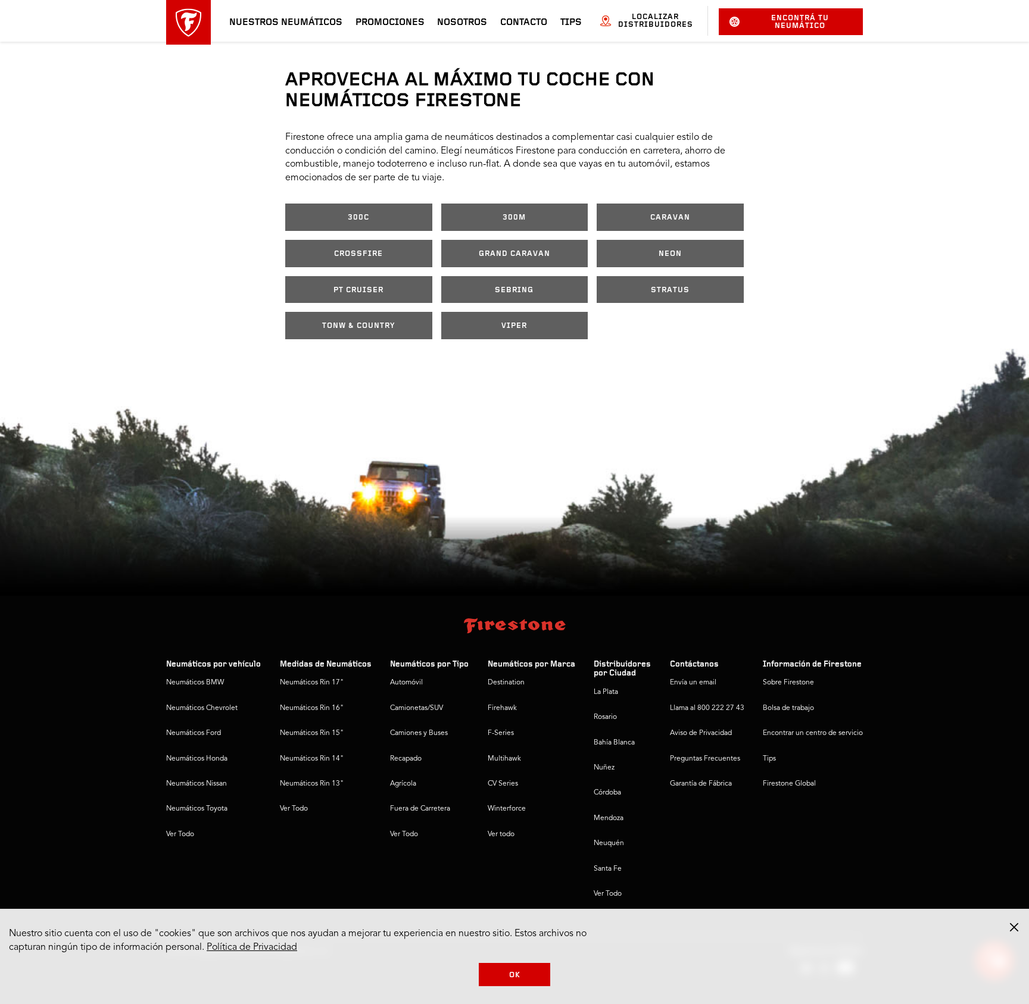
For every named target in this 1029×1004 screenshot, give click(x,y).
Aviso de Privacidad (701, 733)
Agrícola (403, 783)
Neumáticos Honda (196, 758)
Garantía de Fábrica (701, 783)
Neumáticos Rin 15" (312, 733)
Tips (571, 22)
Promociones (390, 22)
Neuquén (609, 843)
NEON (670, 254)
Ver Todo (180, 834)
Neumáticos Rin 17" (312, 682)
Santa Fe (608, 868)
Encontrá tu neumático (800, 22)
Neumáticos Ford (193, 733)
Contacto (523, 22)
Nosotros (462, 22)
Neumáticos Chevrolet (202, 708)
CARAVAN (670, 217)
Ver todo (501, 834)
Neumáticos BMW (195, 682)
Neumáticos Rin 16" (312, 708)
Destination (506, 682)
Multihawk (504, 758)
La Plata (606, 692)
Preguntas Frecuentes (705, 758)
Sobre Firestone (788, 682)
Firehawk (502, 708)
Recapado (406, 758)
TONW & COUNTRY (358, 326)
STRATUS (670, 290)
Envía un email (693, 682)
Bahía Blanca (614, 742)
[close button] (1014, 927)
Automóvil (406, 682)
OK (514, 975)
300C (358, 217)
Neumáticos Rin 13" (312, 783)
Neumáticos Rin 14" (312, 758)
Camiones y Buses (419, 733)
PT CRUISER (358, 290)
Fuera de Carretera (420, 808)
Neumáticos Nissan (196, 783)
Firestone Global (789, 783)
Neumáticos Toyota (196, 808)
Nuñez (604, 767)
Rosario (605, 717)
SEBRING (514, 290)
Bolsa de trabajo (788, 708)
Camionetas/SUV (416, 708)
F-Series (501, 733)
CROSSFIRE (358, 254)
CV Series (503, 783)
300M (514, 217)
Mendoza (608, 818)
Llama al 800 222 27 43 (707, 708)
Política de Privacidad (252, 947)
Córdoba (607, 792)
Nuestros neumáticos (285, 22)
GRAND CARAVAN (514, 254)
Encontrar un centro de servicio (813, 733)
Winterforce (507, 808)
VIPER (514, 326)
